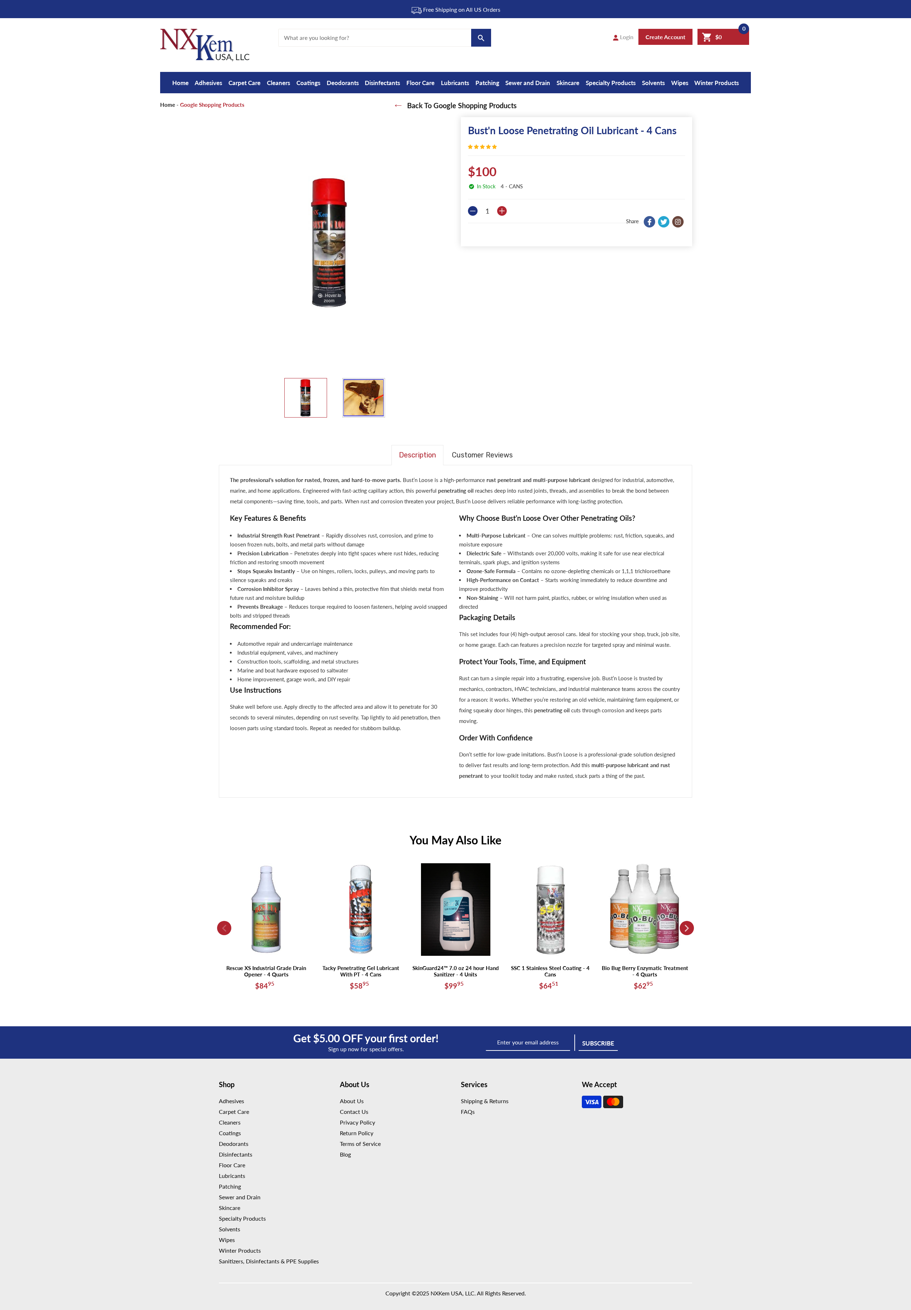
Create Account (665, 36)
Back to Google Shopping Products (461, 105)
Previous (224, 928)
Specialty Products (611, 83)
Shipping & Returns (485, 1100)
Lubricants (455, 83)
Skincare (568, 83)
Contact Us (354, 1111)
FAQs (468, 1111)
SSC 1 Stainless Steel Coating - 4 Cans (550, 971)
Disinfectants (382, 83)
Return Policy (356, 1133)
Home (180, 83)
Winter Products (716, 83)
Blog (345, 1154)
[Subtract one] (473, 211)
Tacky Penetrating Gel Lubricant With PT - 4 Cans (360, 971)
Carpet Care (244, 83)
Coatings (308, 83)
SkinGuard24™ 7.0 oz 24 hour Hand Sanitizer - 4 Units (455, 971)
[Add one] (502, 211)
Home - (169, 104)
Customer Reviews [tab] (482, 455)
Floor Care (420, 83)
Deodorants (343, 83)
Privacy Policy (357, 1122)
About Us (352, 1100)
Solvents (653, 83)
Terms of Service (360, 1143)
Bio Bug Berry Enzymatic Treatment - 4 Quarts (645, 971)
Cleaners (278, 83)
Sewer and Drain (527, 83)
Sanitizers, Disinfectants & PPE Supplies (269, 1261)
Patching (487, 83)
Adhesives (208, 83)
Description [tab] (417, 455)
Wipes (679, 83)
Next (687, 928)
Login (625, 36)
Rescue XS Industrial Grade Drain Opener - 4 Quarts (266, 971)
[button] (483, 147)
